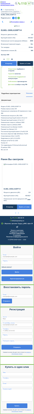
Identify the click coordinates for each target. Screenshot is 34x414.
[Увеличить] (12, 59)
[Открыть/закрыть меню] (33, 3)
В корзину (8, 63)
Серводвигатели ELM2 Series (10, 13)
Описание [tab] (29, 93)
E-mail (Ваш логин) (9, 323)
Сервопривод (9, 9)
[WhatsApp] (18, 18)
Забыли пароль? (7, 267)
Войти (17, 272)
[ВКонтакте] (13, 18)
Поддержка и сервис (17, 232)
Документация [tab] (6, 100)
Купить (17, 406)
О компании (17, 235)
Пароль (5, 261)
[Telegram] (16, 18)
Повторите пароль (8, 341)
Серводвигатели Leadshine (10, 11)
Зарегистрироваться (17, 278)
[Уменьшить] (4, 59)
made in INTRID (17, 242)
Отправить (6, 301)
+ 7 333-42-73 (19, 3)
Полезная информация (17, 233)
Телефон (6, 329)
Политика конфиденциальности (17, 236)
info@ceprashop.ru (22, 3)
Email (4, 255)
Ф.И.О (5, 317)
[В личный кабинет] (25, 3)
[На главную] (7, 3)
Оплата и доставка (17, 230)
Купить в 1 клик (25, 63)
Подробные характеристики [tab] (10, 93)
